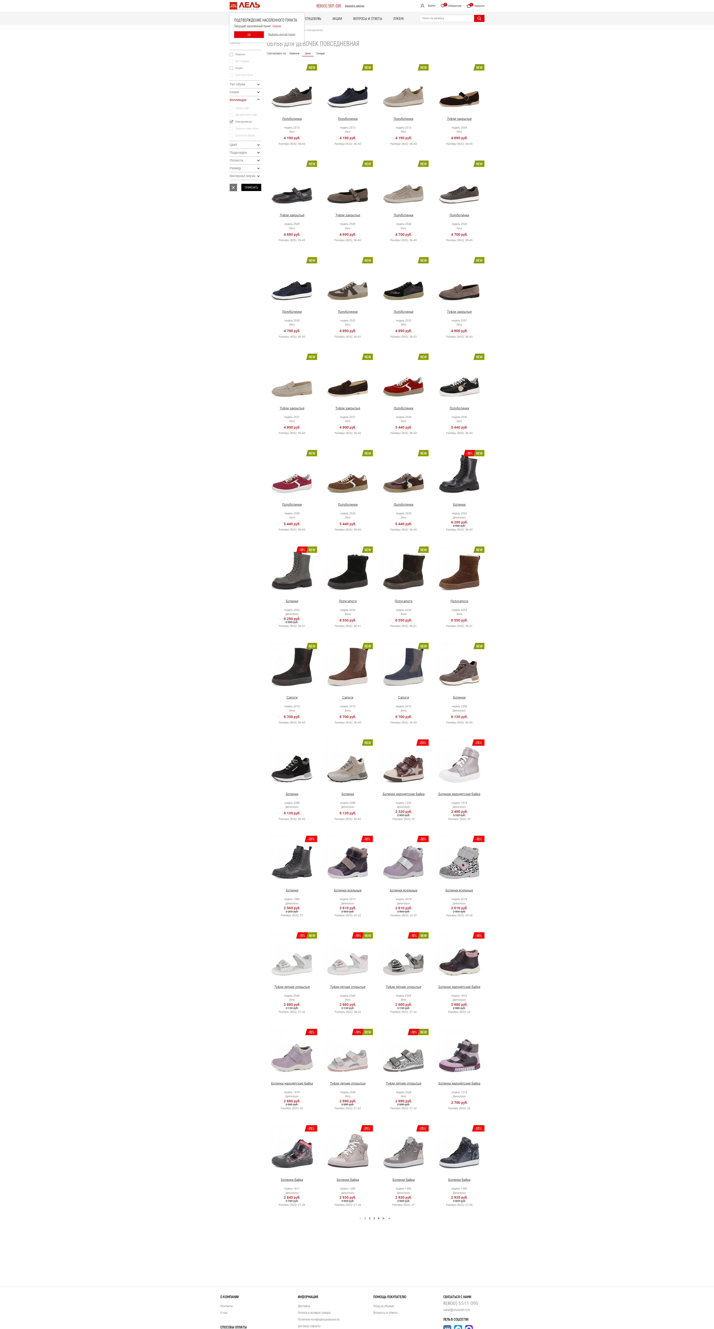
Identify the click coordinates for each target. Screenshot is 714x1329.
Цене (308, 53)
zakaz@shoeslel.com (456, 1310)
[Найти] (479, 18)
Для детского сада (246, 114)
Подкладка (238, 152)
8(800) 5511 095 (328, 5)
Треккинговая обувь (247, 128)
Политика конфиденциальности (319, 1319)
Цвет (233, 145)
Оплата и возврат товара (314, 1312)
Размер (235, 168)
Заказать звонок (354, 5)
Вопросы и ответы (367, 18)
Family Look (242, 108)
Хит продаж (242, 61)
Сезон (234, 92)
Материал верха (242, 176)
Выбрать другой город (281, 34)
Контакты (226, 1306)
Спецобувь (313, 18)
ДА (249, 35)
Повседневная (243, 121)
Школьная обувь (245, 135)
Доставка (304, 1306)
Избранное (453, 5)
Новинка (240, 54)
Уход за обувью (383, 1306)
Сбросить (233, 187)
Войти (431, 5)
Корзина (477, 5)
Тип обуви (237, 84)
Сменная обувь (244, 75)
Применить (251, 187)
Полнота (236, 160)
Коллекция (238, 100)
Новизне (294, 53)
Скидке (320, 53)
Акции (337, 18)
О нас (224, 1312)
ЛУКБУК (398, 18)
